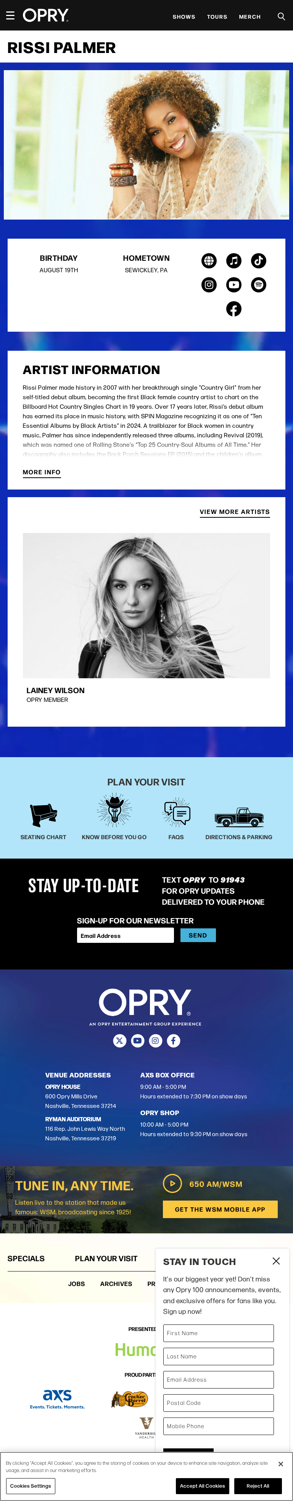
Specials (26, 1257)
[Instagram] (155, 1041)
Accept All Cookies (202, 1486)
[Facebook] (173, 1041)
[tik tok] (258, 260)
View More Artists (235, 512)
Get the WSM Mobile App (220, 1209)
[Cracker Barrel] (129, 1399)
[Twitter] (119, 1041)
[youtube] (233, 284)
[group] (146, 624)
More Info (42, 472)
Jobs (76, 1283)
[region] (146, 1476)
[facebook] (233, 308)
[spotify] (258, 284)
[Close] (280, 1464)
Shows (184, 16)
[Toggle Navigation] (13, 15)
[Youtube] (137, 1041)
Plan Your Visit (106, 1257)
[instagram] (209, 284)
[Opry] (46, 15)
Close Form (276, 1262)
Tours (217, 16)
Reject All (258, 1486)
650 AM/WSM (216, 1183)
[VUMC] (146, 1428)
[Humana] (147, 1350)
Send (198, 935)
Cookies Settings (30, 1486)
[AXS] (57, 1399)
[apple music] (233, 260)
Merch (250, 16)
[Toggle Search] (281, 17)
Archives (116, 1283)
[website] (209, 260)
